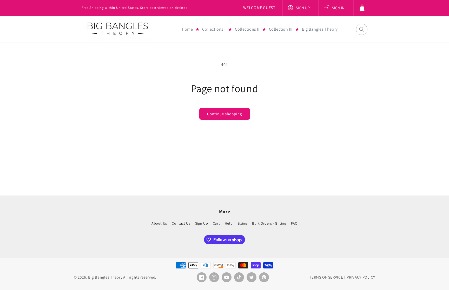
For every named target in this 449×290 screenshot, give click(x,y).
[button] (214, 29)
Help (229, 223)
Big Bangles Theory (105, 277)
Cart (216, 223)
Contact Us (181, 223)
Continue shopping (224, 113)
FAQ (294, 223)
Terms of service (326, 277)
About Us (159, 223)
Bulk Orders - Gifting (269, 223)
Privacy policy (361, 277)
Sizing (242, 223)
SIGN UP (303, 8)
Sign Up (201, 223)
